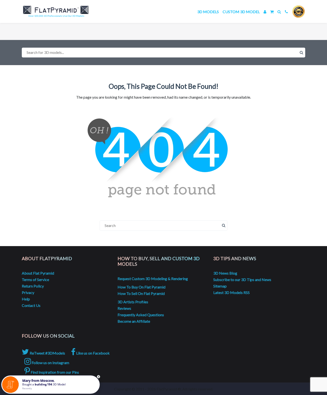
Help (26, 299)
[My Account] (265, 11)
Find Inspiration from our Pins (54, 372)
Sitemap (220, 286)
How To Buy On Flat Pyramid (141, 287)
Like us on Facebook (92, 353)
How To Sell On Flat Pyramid (141, 293)
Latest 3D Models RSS (231, 292)
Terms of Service (35, 279)
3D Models (208, 11)
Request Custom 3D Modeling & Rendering (153, 278)
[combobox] (163, 52)
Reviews (124, 308)
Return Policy (33, 286)
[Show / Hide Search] (279, 11)
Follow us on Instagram (50, 362)
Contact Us (31, 305)
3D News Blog (225, 273)
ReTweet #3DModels (47, 353)
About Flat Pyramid (38, 273)
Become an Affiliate (134, 321)
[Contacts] (286, 11)
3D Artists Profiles (133, 301)
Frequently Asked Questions (141, 314)
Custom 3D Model (241, 11)
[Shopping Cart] (272, 11)
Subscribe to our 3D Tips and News (242, 279)
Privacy (28, 292)
